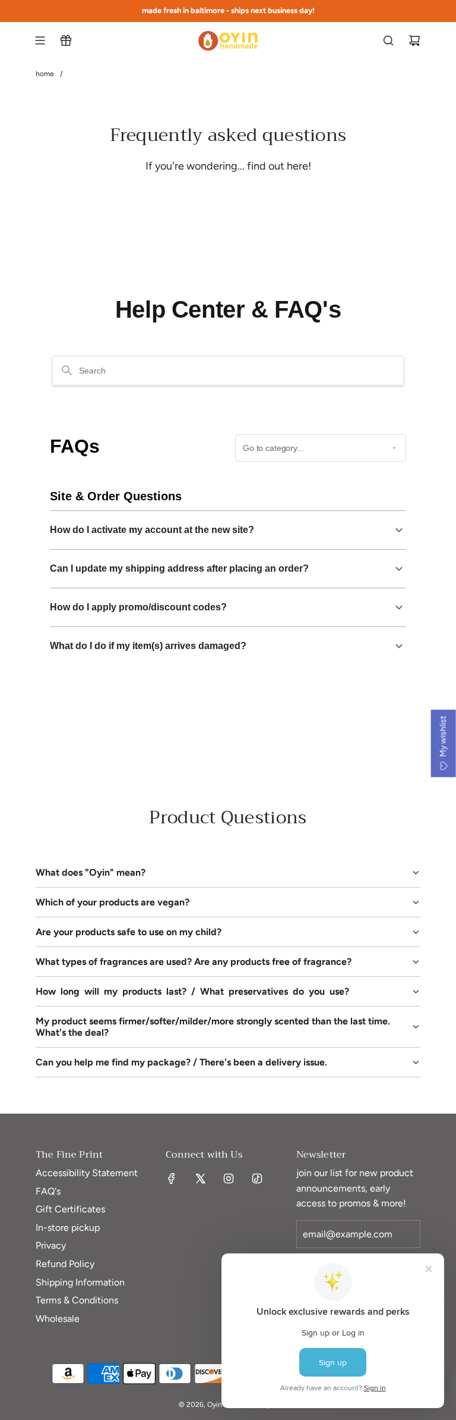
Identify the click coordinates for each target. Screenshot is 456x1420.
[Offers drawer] (66, 40)
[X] (200, 1178)
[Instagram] (229, 1178)
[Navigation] (40, 40)
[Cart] (414, 40)
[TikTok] (257, 1178)
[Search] (388, 40)
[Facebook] (172, 1178)
